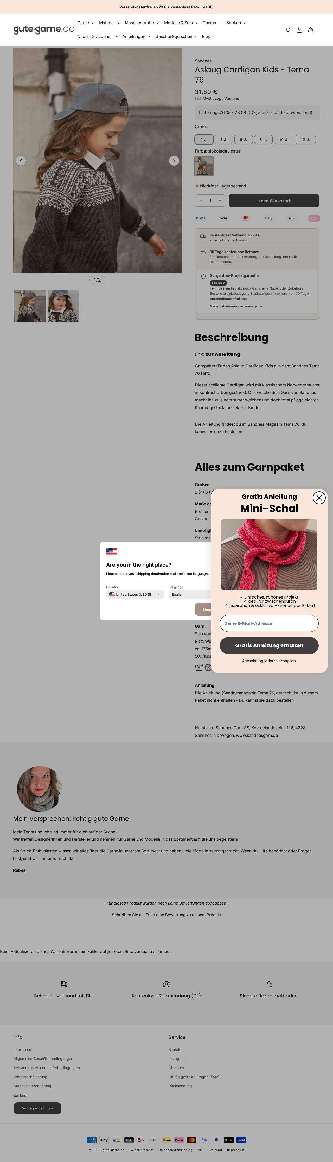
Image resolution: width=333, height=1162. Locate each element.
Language (176, 587)
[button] (312, 29)
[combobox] (130, 594)
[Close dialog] (319, 497)
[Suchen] (288, 30)
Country (112, 587)
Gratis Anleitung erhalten (269, 645)
